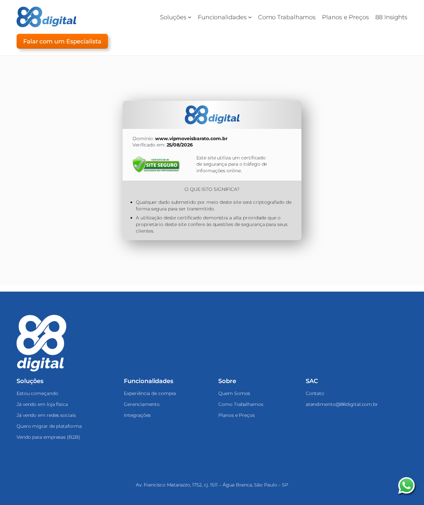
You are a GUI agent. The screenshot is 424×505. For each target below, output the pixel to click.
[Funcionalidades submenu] (250, 17)
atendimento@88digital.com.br (342, 404)
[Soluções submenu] (189, 17)
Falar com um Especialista (62, 41)
